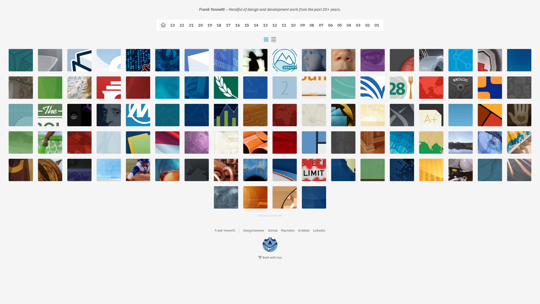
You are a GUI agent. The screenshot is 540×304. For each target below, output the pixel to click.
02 (367, 25)
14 (256, 25)
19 (209, 25)
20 (200, 25)
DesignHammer (254, 230)
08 (311, 25)
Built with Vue (272, 257)
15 (246, 25)
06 (330, 25)
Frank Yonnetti (225, 230)
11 (284, 25)
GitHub (273, 230)
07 (321, 25)
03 (358, 25)
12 (274, 25)
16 (237, 25)
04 (349, 25)
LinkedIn (319, 230)
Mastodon (288, 230)
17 (228, 25)
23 (172, 25)
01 (376, 25)
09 (302, 25)
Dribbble (304, 230)
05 (339, 25)
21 (191, 25)
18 (219, 25)
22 (182, 25)
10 (293, 25)
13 (265, 25)
